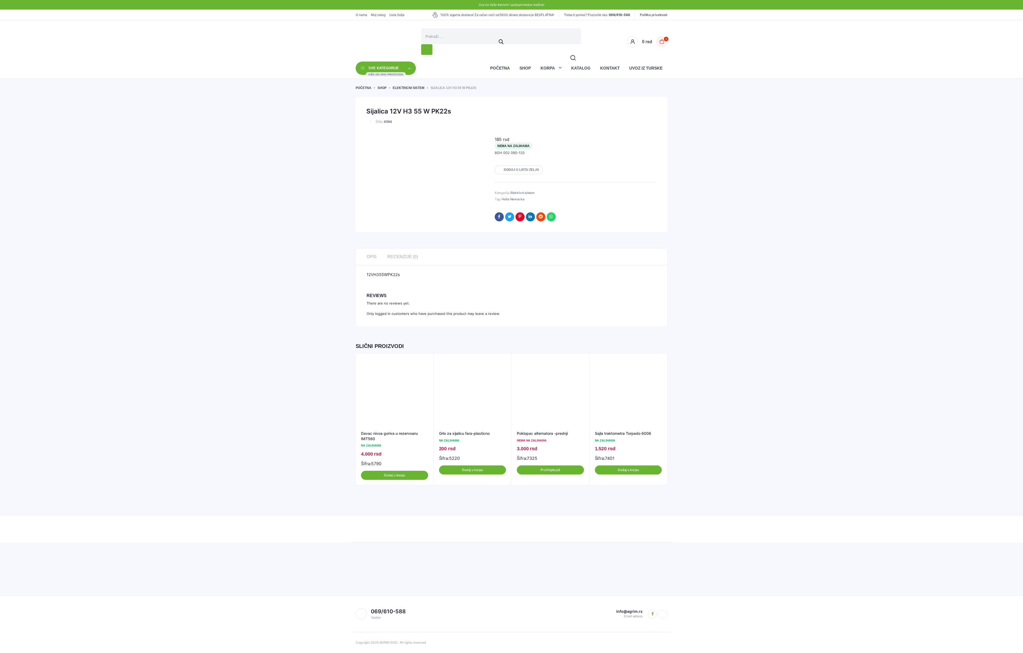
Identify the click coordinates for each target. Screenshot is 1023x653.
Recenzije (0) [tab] (402, 256)
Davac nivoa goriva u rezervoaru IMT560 (389, 436)
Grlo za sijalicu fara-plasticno (464, 433)
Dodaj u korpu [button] (394, 475)
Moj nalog (378, 15)
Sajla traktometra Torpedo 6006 (623, 433)
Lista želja (396, 15)
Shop (525, 68)
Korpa (548, 68)
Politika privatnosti (653, 15)
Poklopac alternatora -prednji (542, 433)
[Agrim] (361, 42)
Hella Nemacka (513, 199)
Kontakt (610, 68)
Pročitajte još (550, 470)
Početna (500, 68)
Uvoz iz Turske (646, 68)
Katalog (581, 68)
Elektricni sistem (408, 88)
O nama (361, 15)
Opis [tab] (372, 256)
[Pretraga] (426, 49)
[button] (519, 169)
